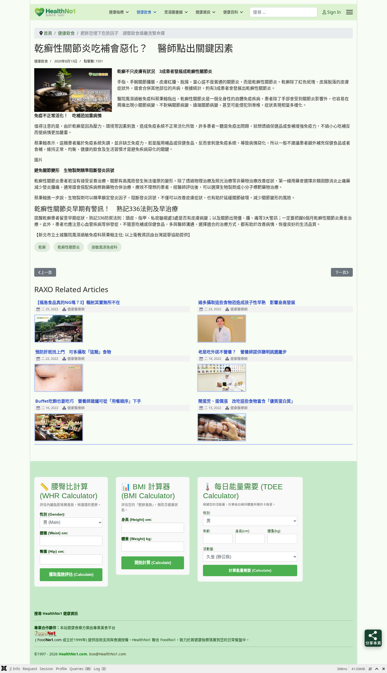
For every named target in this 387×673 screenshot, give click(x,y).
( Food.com (48, 639)
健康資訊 (203, 12)
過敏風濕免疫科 (104, 247)
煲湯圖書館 (173, 12)
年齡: (207, 531)
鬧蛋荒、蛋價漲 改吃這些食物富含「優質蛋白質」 (246, 401)
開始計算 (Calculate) (153, 562)
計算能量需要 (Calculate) (250, 570)
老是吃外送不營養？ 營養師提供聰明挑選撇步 (242, 352)
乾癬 (42, 247)
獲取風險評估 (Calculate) (71, 574)
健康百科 (230, 12)
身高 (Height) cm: (136, 519)
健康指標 (116, 12)
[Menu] (349, 12)
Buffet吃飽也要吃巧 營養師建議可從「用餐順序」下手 (88, 401)
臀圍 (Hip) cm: (52, 551)
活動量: (208, 549)
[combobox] (283, 12)
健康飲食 (144, 12)
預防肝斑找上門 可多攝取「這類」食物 (73, 352)
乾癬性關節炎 (69, 247)
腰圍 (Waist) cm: (54, 533)
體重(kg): (274, 531)
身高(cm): (242, 531)
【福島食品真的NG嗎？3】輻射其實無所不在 (77, 302)
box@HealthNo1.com (107, 653)
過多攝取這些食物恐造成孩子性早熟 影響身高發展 (246, 302)
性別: (207, 513)
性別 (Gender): (52, 514)
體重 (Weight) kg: (136, 539)
